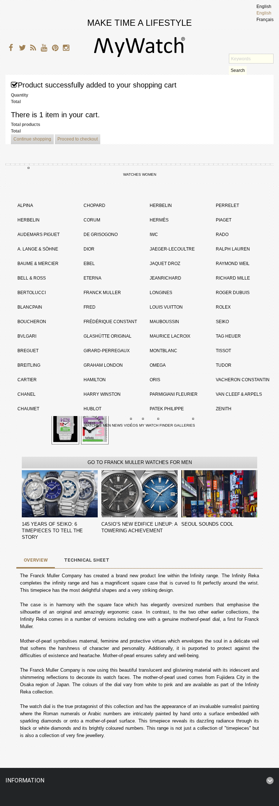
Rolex (223, 307)
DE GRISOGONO (101, 234)
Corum (92, 220)
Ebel (89, 263)
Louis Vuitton (166, 307)
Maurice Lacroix (170, 336)
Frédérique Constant (110, 321)
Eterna (92, 278)
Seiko (222, 321)
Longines (161, 292)
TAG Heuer (228, 336)
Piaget (223, 220)
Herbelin (28, 220)
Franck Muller (102, 292)
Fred (90, 307)
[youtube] (42, 49)
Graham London (103, 365)
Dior (89, 249)
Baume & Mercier (37, 263)
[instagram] (64, 49)
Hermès (159, 220)
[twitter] (20, 49)
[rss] (31, 49)
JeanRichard (165, 278)
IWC (154, 234)
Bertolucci (31, 292)
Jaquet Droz (165, 263)
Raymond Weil (233, 263)
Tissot (223, 350)
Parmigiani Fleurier (174, 394)
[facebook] (10, 49)
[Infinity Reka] (65, 424)
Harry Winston (102, 394)
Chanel (26, 394)
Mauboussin (164, 321)
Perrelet (227, 205)
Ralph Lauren (233, 249)
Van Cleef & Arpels (239, 394)
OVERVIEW (36, 560)
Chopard (94, 205)
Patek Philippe (167, 408)
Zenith (223, 408)
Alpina (25, 205)
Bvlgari (26, 336)
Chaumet (28, 408)
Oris (155, 379)
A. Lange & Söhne (37, 249)
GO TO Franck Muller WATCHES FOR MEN (140, 462)
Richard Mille (233, 278)
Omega (158, 365)
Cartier (27, 379)
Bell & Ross (31, 278)
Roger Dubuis (233, 292)
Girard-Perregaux (107, 350)
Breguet (28, 350)
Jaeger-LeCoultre (172, 249)
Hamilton (95, 379)
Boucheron (31, 321)
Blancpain (29, 307)
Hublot (92, 408)
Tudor (223, 365)
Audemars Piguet (38, 234)
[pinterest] (53, 49)
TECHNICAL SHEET (86, 560)
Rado (222, 234)
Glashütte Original (108, 336)
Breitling (28, 365)
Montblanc (163, 350)
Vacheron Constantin (243, 379)
